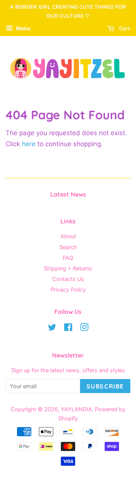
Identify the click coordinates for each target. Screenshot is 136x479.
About (68, 236)
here (29, 144)
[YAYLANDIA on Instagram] (84, 328)
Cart (123, 28)
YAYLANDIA (76, 409)
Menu (23, 28)
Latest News (68, 194)
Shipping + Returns (68, 268)
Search (68, 247)
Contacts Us (68, 279)
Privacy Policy (68, 289)
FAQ (68, 257)
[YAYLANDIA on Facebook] (68, 328)
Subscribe (105, 386)
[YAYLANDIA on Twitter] (52, 328)
